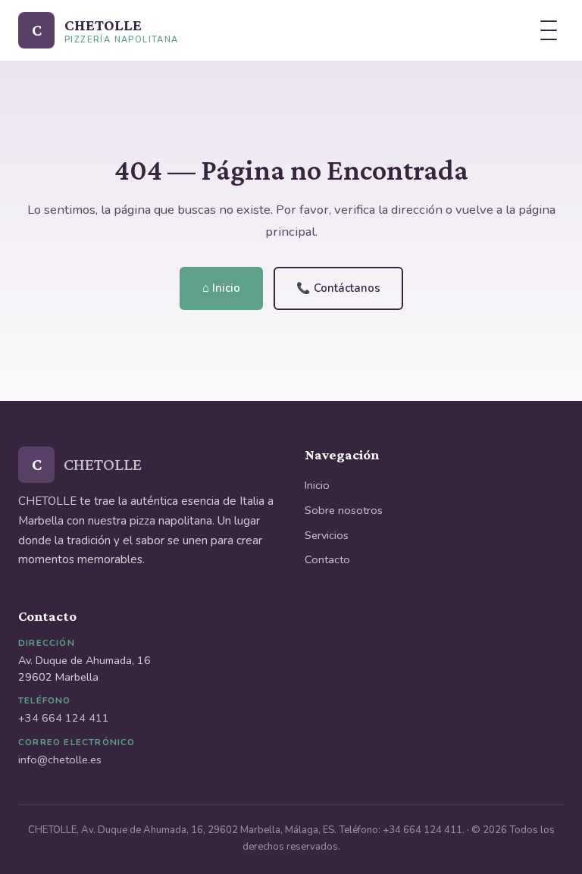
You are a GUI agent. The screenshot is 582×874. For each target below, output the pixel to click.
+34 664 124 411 (63, 717)
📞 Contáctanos (338, 288)
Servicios (327, 535)
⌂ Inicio (221, 288)
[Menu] (549, 30)
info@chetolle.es (60, 759)
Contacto (327, 559)
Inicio (317, 485)
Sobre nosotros (344, 510)
